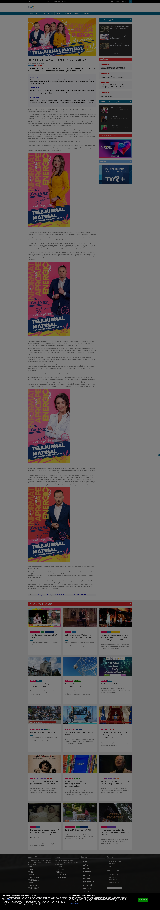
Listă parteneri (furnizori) (74, 903)
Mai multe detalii (10, 899)
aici (17, 904)
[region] (80, 901)
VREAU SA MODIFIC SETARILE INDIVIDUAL (142, 903)
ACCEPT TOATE (143, 899)
